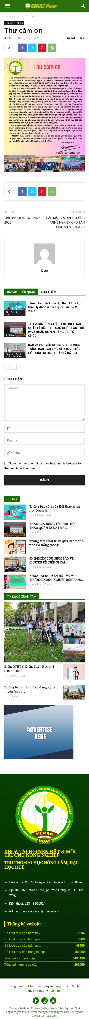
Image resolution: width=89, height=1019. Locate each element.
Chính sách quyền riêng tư (46, 986)
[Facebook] (22, 48)
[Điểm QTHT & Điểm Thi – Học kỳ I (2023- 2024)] (74, 672)
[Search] (83, 6)
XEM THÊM (48, 292)
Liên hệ (56, 990)
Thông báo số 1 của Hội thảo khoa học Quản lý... (54, 508)
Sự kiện (10, 335)
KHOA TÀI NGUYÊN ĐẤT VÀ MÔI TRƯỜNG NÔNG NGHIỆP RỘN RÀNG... (56, 578)
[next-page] (14, 367)
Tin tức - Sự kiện (30, 16)
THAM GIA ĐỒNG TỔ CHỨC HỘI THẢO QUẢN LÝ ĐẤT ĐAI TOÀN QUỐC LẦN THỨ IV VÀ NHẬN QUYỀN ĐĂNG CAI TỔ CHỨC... (56, 330)
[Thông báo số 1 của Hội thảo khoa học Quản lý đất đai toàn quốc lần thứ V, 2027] (15, 308)
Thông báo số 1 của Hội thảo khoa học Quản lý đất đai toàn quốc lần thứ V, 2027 (55, 307)
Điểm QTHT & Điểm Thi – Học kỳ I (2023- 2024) (29, 668)
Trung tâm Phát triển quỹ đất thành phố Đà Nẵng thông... (56, 543)
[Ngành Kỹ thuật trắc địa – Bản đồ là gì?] (74, 651)
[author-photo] (44, 264)
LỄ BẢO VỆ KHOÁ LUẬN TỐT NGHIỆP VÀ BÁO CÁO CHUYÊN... (31, 627)
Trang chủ (10, 16)
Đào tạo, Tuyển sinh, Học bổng (14, 355)
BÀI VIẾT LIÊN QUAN (21, 292)
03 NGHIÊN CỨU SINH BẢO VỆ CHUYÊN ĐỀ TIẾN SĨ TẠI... (51, 560)
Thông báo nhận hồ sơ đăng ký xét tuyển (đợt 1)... (30, 689)
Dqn (11, 38)
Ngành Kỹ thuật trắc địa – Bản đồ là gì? (31, 648)
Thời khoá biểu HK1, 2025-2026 (22, 220)
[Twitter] (32, 48)
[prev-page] (7, 367)
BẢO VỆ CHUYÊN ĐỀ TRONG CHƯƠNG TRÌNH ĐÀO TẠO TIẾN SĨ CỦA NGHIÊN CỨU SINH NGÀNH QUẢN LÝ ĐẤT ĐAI (54, 349)
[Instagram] (44, 1000)
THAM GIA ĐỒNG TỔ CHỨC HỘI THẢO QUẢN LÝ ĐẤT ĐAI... (52, 526)
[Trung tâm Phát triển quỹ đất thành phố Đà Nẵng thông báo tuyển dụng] (15, 546)
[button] (7, 6)
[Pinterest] (42, 48)
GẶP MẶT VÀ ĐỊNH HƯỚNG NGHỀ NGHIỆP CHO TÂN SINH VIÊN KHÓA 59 (65, 222)
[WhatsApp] (52, 48)
